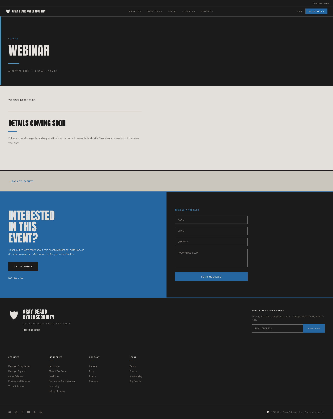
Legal (133, 357)
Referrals (93, 381)
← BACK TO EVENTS (21, 181)
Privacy (133, 371)
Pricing (172, 11)
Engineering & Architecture (62, 381)
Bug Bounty (135, 381)
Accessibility (136, 376)
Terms (133, 366)
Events (13, 38)
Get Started (316, 11)
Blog (91, 371)
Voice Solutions (16, 386)
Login (299, 11)
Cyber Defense (15, 376)
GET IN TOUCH (23, 266)
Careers (93, 366)
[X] (34, 412)
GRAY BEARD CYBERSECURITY (29, 11)
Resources (188, 11)
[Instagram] (16, 412)
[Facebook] (22, 412)
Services (13, 357)
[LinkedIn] (9, 412)
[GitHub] (41, 412)
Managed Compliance (18, 366)
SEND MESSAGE (211, 276)
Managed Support (17, 371)
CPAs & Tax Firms (57, 371)
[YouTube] (28, 412)
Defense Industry (57, 391)
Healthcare (54, 366)
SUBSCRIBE (314, 328)
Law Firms (54, 376)
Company (94, 357)
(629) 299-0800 (321, 3)
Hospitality (54, 386)
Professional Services (19, 381)
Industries (55, 357)
